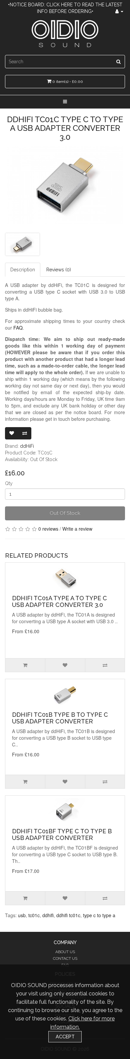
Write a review (77, 528)
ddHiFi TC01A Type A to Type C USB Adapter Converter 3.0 (59, 601)
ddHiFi (27, 446)
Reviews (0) (58, 269)
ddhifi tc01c (68, 915)
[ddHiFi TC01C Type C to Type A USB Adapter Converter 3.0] (65, 185)
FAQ (18, 327)
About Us (65, 951)
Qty (9, 483)
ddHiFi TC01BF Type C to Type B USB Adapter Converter (62, 834)
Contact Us (65, 958)
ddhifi (48, 915)
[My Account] (119, 11)
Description (22, 269)
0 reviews (48, 528)
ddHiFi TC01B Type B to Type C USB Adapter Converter (60, 718)
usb (22, 915)
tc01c (34, 915)
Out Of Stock (65, 513)
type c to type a (99, 915)
